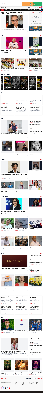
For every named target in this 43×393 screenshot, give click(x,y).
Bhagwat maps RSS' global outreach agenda (36, 21)
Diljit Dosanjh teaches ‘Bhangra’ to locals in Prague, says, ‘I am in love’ (35, 353)
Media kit (23, 384)
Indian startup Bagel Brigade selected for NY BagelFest (36, 263)
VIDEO (6, 7)
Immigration (30, 9)
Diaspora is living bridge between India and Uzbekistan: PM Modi (35, 124)
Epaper (37, 382)
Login (37, 7)
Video (37, 383)
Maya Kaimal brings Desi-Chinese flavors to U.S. (36, 259)
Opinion (24, 9)
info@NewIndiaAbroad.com (4, 386)
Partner (23, 383)
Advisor (23, 385)
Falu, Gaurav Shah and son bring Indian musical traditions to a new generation (36, 338)
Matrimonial (16, 385)
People (20, 9)
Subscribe (41, 7)
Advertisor (23, 386)
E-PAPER (2, 7)
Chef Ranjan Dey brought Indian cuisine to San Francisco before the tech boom (36, 270)
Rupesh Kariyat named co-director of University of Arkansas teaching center (36, 16)
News (6, 9)
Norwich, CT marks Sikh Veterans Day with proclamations (35, 128)
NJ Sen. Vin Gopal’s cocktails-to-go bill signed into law (36, 131)
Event (15, 383)
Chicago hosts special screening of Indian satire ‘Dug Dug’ (35, 342)
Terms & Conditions (31, 382)
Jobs (15, 386)
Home (2, 9)
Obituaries (16, 387)
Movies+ (35, 9)
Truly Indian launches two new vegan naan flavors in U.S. (35, 255)
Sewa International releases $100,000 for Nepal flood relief (36, 19)
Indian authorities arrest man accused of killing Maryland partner (36, 135)
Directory (16, 384)
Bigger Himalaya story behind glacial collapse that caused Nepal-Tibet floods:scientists (36, 121)
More (40, 9)
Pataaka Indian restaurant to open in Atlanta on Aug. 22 (36, 266)
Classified (16, 382)
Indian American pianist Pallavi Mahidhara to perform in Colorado (36, 345)
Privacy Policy (31, 383)
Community (15, 9)
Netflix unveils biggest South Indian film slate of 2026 (36, 349)
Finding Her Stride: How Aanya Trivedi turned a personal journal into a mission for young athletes (36, 23)
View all (41, 35)
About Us (23, 382)
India (10, 9)
